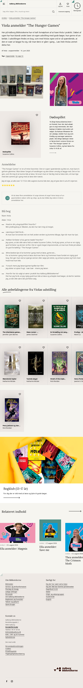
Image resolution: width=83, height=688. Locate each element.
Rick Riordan (54, 381)
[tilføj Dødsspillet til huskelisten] (37, 115)
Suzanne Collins (8, 154)
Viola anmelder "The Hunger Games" (22, 18)
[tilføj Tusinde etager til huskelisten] (43, 347)
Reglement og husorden (14, 599)
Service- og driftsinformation (15, 587)
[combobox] (28, 11)
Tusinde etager (32, 379)
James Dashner (32, 335)
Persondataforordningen (14, 646)
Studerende (50, 597)
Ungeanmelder (10, 56)
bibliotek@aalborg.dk (13, 632)
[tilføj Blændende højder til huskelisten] (20, 347)
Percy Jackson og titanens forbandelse (11, 426)
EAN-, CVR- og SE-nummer (14, 635)
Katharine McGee (9, 381)
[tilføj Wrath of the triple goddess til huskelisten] (67, 347)
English (48, 599)
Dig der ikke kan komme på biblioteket (60, 587)
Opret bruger (10, 604)
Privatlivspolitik (10, 651)
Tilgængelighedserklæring (15, 654)
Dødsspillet (7, 152)
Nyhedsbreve (10, 637)
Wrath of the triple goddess (57, 379)
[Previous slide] (75, 515)
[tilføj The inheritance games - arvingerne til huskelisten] (20, 300)
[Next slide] (75, 511)
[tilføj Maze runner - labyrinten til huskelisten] (43, 300)
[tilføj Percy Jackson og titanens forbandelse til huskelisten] (20, 394)
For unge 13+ (19, 56)
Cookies (8, 649)
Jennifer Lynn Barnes (10, 335)
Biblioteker (9, 584)
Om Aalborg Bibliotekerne (14, 597)
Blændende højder (9, 379)
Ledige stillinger (11, 592)
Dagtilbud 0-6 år (52, 589)
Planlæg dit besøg (11, 589)
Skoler (48, 592)
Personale (9, 594)
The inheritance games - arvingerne (12, 332)
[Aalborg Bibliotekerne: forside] (66, 669)
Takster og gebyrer (12, 602)
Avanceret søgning (64, 12)
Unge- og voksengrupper (55, 594)
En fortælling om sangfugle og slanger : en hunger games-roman (59, 332)
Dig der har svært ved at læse (56, 584)
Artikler (4, 18)
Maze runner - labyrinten (32, 332)
